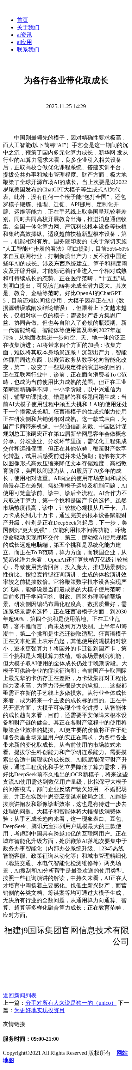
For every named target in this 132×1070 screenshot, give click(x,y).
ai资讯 (24, 35)
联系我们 (28, 50)
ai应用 (24, 42)
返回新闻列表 (20, 995)
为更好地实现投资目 (39, 1010)
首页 (22, 20)
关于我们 (28, 27)
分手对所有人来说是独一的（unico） (71, 1003)
